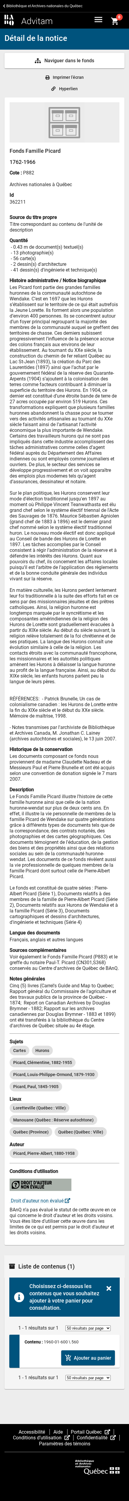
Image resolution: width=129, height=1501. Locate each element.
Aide (58, 1432)
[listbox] (64, 1068)
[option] (19, 1050)
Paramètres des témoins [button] (64, 1444)
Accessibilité (32, 1432)
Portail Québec (92, 1432)
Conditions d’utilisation (43, 1438)
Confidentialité (98, 1438)
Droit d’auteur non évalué (37, 1201)
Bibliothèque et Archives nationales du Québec (43, 6)
